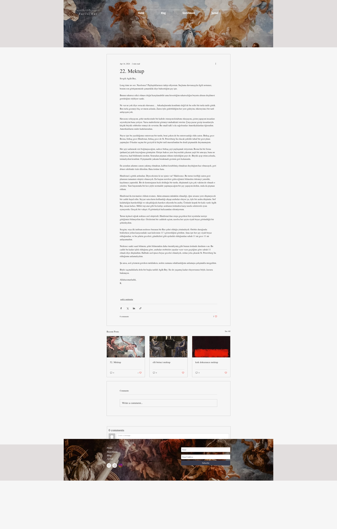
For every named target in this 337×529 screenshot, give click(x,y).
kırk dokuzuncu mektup (206, 362)
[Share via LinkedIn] (134, 308)
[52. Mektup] (126, 346)
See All (227, 331)
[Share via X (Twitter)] (127, 308)
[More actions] (215, 63)
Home (109, 448)
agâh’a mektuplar (126, 299)
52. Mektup (115, 362)
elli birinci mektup (161, 362)
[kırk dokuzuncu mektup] (211, 346)
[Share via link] (140, 308)
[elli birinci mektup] (169, 346)
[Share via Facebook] (121, 308)
